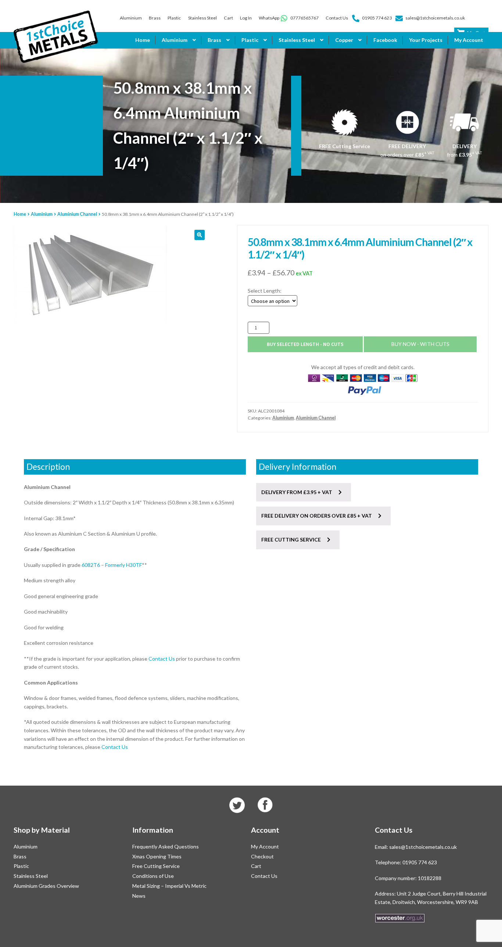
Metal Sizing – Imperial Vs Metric (169, 886)
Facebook (385, 40)
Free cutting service (291, 539)
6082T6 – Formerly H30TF (112, 565)
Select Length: (265, 290)
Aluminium (131, 18)
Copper (344, 40)
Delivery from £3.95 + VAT (297, 492)
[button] (199, 235)
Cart (228, 18)
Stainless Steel (202, 18)
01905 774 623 (377, 18)
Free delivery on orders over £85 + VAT (317, 515)
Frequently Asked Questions (165, 846)
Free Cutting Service (156, 866)
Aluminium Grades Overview (46, 886)
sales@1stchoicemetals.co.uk (435, 18)
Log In (246, 18)
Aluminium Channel (77, 214)
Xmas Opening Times (157, 856)
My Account (468, 40)
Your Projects (425, 40)
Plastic (174, 18)
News (139, 896)
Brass (155, 18)
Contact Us (337, 18)
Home (142, 40)
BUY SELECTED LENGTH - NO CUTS (305, 344)
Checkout (262, 856)
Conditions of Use (153, 876)
